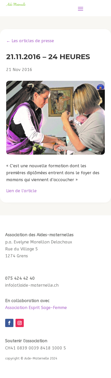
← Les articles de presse (30, 40)
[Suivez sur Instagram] (19, 323)
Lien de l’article (21, 190)
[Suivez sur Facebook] (9, 323)
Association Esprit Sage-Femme (36, 307)
